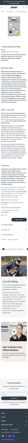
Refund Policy (5, 429)
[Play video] (14, 331)
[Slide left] (12, 42)
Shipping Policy (16, 432)
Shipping (3, 52)
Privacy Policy (14, 429)
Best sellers (9, 11)
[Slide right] (16, 42)
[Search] (23, 7)
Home (2, 11)
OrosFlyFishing (10, 439)
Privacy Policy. (15, 404)
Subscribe (14, 398)
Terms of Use (22, 402)
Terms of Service (5, 432)
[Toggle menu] (1, 7)
